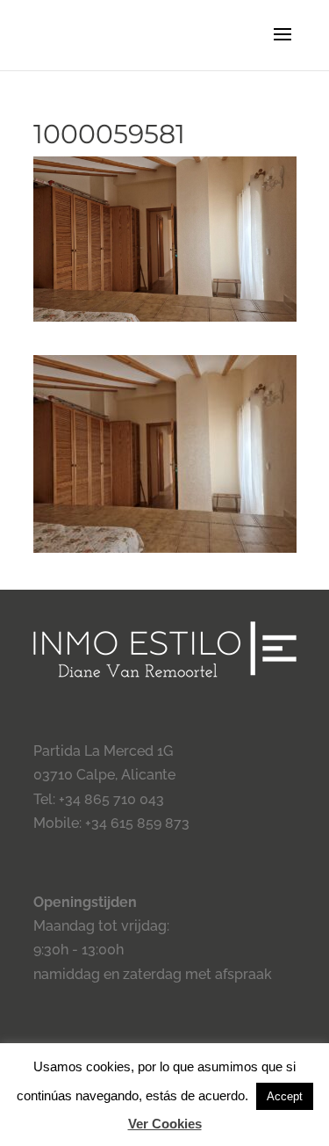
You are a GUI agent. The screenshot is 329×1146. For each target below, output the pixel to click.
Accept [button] (285, 1096)
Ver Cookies (165, 1123)
